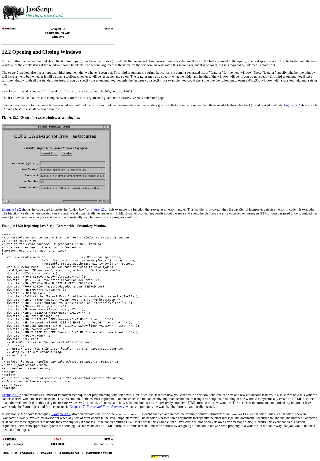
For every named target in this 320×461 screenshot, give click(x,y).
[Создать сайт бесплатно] (160, 457)
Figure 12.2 (292, 105)
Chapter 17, (96, 406)
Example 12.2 (11, 209)
